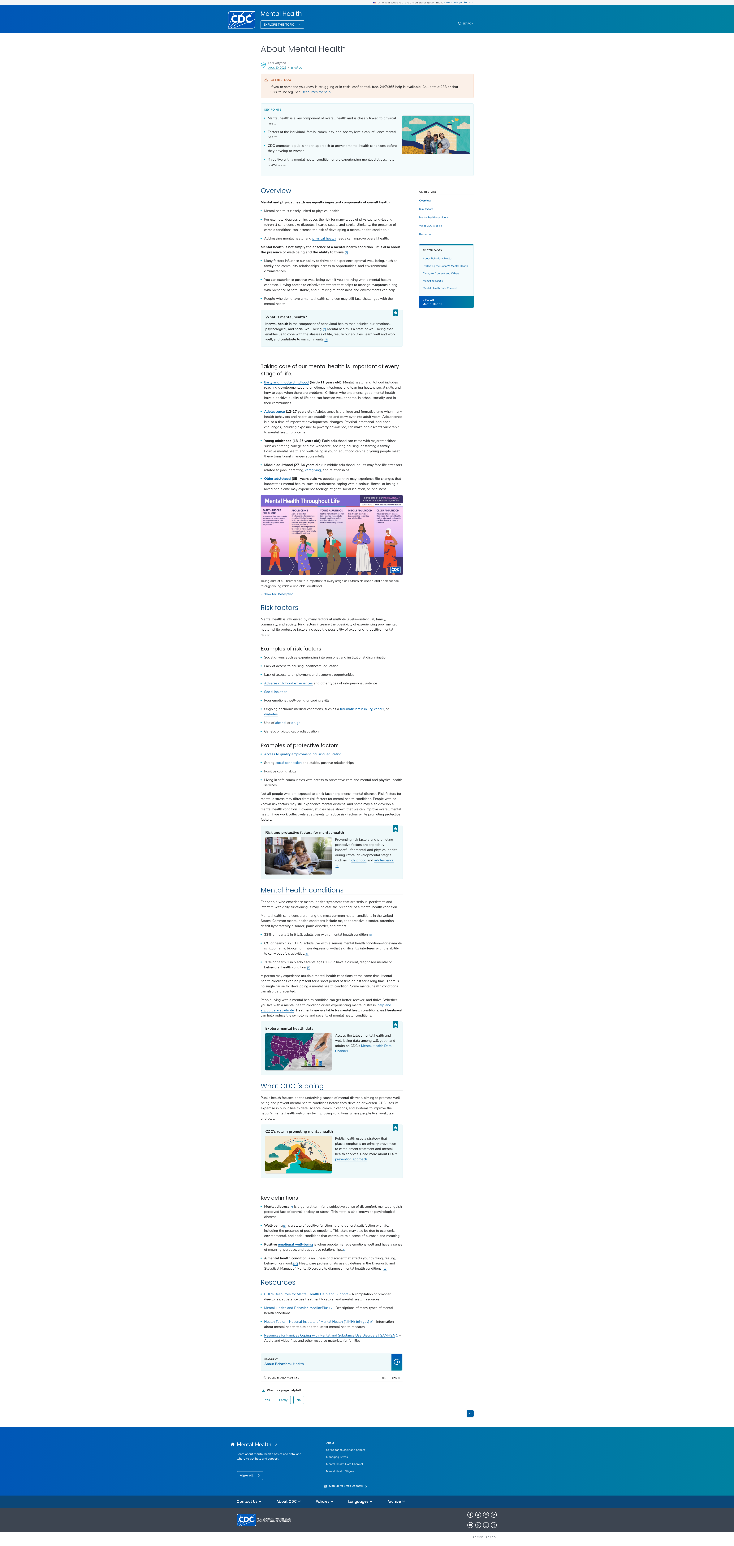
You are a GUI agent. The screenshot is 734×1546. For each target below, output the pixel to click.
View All (247, 1475)
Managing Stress (433, 281)
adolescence (384, 860)
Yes (267, 1400)
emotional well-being (295, 1244)
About (330, 1443)
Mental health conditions (434, 217)
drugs (295, 722)
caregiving (313, 470)
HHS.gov (477, 1537)
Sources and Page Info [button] (284, 1378)
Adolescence (274, 411)
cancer (379, 709)
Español (296, 68)
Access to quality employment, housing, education (303, 754)
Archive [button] (394, 1501)
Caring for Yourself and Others (441, 273)
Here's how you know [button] (457, 2)
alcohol (280, 722)
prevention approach (351, 1159)
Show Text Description (278, 594)
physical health (324, 238)
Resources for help (316, 92)
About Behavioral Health (437, 258)
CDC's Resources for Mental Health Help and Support (306, 1294)
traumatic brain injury (356, 709)
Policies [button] (323, 1501)
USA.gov (491, 1537)
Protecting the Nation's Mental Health (445, 266)
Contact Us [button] (247, 1501)
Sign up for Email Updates (346, 1486)
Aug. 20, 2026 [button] (277, 68)
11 (384, 1269)
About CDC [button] (287, 1501)
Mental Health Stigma (340, 1471)
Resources (425, 234)
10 (295, 1263)
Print (384, 1378)
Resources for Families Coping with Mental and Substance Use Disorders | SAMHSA (329, 1335)
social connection (288, 762)
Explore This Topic (279, 25)
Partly (283, 1400)
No (299, 1400)
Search (468, 23)
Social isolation (275, 691)
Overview (425, 200)
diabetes (271, 714)
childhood (358, 860)
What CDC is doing (430, 226)
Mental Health (281, 14)
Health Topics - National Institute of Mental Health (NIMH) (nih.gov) (316, 1321)
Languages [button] (358, 1501)
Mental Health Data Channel (440, 288)
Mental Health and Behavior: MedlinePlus (296, 1308)
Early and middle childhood (286, 382)
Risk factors (426, 209)
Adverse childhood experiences (288, 683)
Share (396, 1378)
